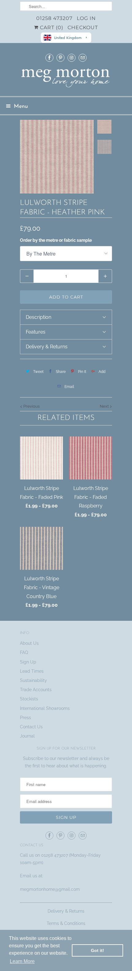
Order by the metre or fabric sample (56, 240)
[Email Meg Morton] (83, 58)
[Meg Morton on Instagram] (72, 58)
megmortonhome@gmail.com (50, 889)
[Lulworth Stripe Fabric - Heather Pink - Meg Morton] (57, 157)
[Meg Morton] (66, 80)
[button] (66, 317)
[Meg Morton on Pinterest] (60, 58)
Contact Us (31, 726)
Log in (86, 18)
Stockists (29, 698)
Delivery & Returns (66, 911)
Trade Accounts (36, 689)
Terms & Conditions (66, 923)
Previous (31, 406)
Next (105, 406)
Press (25, 717)
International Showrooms (45, 708)
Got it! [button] (97, 950)
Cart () (50, 27)
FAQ (24, 652)
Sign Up (28, 662)
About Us (29, 643)
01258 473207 (54, 18)
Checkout (83, 27)
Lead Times (32, 671)
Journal (27, 736)
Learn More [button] (22, 961)
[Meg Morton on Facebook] (49, 58)
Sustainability (33, 680)
